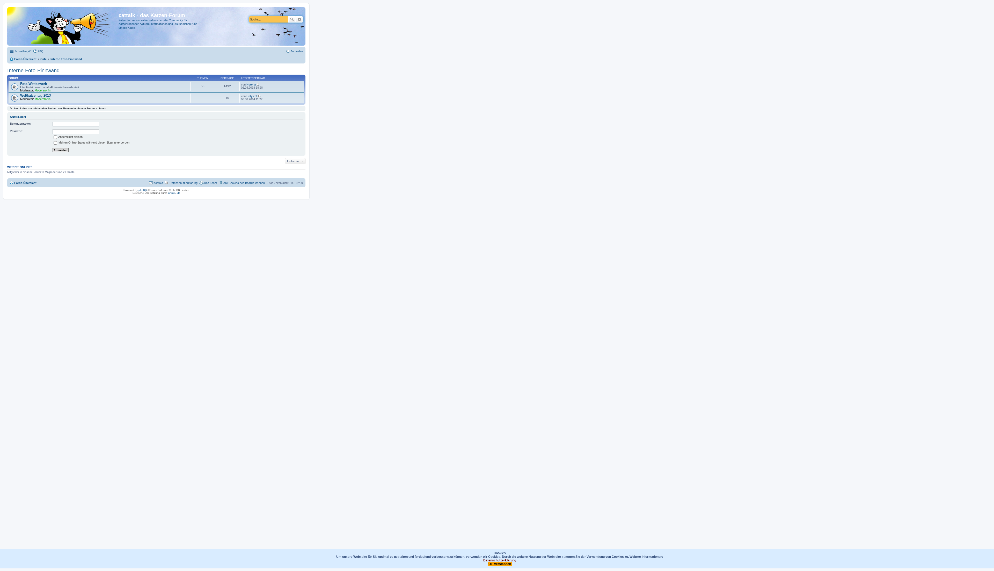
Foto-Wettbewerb (33, 84)
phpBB (142, 190)
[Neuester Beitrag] (258, 84)
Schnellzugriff (22, 51)
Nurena (251, 84)
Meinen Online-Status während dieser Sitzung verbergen (93, 142)
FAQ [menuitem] (40, 51)
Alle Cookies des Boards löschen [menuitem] (244, 182)
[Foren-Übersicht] (64, 26)
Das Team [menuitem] (210, 182)
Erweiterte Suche (299, 19)
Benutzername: (20, 123)
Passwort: (17, 131)
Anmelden (18, 116)
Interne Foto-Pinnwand (33, 70)
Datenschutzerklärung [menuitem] (184, 182)
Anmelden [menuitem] (296, 51)
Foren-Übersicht (25, 182)
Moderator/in (42, 90)
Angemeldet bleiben (70, 136)
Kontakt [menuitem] (158, 182)
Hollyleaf (251, 96)
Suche (292, 19)
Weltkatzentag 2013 (35, 95)
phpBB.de (174, 192)
